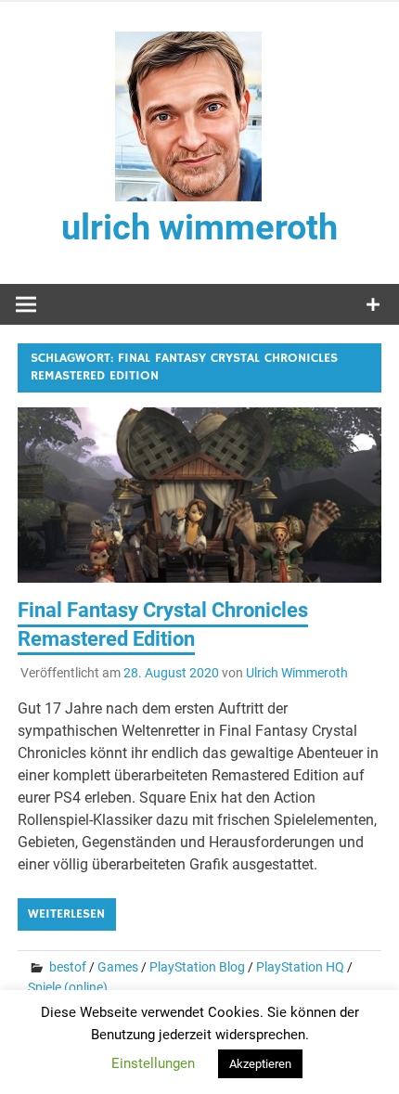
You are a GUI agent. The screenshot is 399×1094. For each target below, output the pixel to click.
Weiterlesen (66, 914)
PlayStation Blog (197, 966)
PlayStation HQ (300, 966)
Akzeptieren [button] (260, 1064)
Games (117, 966)
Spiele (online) (68, 987)
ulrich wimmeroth (199, 227)
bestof (67, 966)
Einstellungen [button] (153, 1063)
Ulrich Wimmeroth (297, 672)
